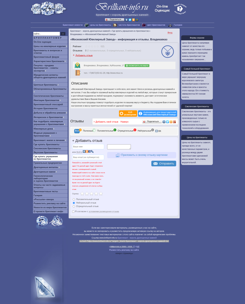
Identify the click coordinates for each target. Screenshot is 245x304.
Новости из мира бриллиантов (50, 207)
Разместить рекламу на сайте (49, 203)
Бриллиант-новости (72, 25)
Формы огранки (197, 38)
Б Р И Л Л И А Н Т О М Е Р (48, 38)
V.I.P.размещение (130, 113)
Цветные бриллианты (45, 85)
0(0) (102, 46)
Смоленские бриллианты (47, 148)
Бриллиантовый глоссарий (48, 104)
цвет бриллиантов (156, 25)
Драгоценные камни (44, 171)
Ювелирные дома (43, 129)
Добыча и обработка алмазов (50, 113)
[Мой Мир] (137, 20)
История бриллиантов (46, 108)
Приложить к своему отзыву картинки (144, 155)
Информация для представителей (159, 113)
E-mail (136, 246)
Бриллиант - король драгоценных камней (137, 238)
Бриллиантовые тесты (46, 191)
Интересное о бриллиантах (48, 117)
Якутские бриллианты (45, 152)
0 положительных (97, 50)
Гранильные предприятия (48, 163)
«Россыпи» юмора (44, 199)
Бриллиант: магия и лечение (49, 140)
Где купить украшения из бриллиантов (46, 157)
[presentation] (77, 131)
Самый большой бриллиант (197, 69)
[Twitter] (130, 20)
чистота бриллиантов (129, 25)
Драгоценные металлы (46, 167)
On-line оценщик (42, 42)
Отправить (166, 163)
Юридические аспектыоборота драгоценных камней (50, 76)
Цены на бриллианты (197, 137)
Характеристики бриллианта (49, 61)
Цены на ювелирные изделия (50, 46)
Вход (170, 33)
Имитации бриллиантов (46, 100)
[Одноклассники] (133, 20)
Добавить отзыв (84, 55)
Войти (79, 152)
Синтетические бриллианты (49, 96)
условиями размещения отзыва (104, 211)
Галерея (178, 25)
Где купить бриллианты (46, 144)
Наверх (124, 121)
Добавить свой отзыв (107, 121)
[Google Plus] (174, 122)
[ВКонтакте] (126, 20)
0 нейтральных (132, 50)
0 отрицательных (115, 50)
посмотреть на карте (138, 65)
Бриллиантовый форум (46, 57)
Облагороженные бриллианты (50, 89)
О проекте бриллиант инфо (48, 211)
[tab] (77, 131)
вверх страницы (124, 253)
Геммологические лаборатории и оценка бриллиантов (46, 178)
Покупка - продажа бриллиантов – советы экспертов (46, 68)
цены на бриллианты (100, 25)
